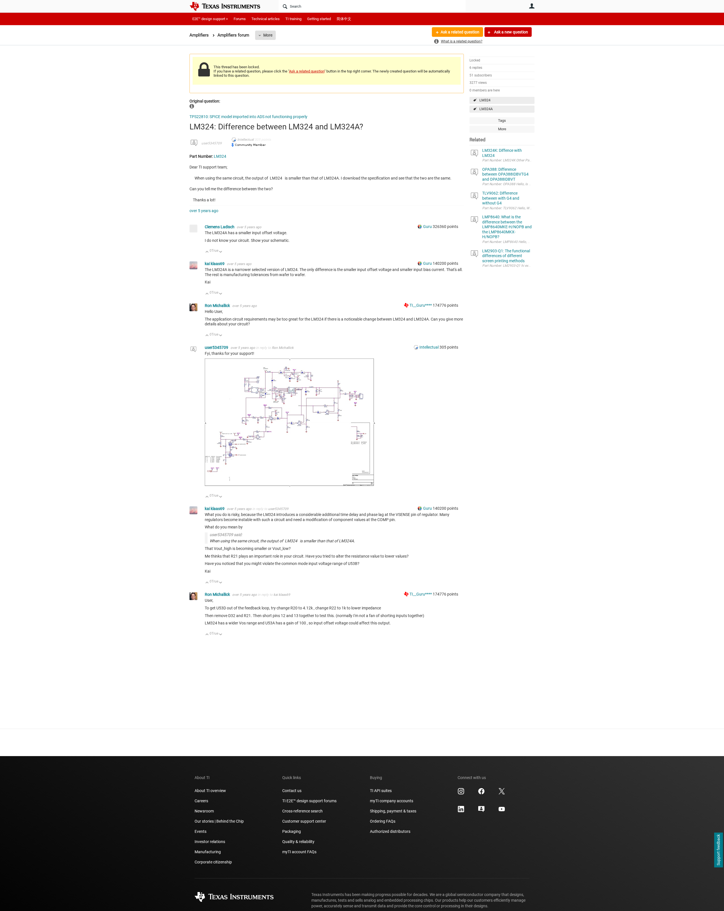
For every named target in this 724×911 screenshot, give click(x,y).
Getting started (319, 19)
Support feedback (718, 850)
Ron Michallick (218, 305)
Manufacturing (208, 852)
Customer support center (304, 821)
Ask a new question (510, 32)
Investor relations (210, 841)
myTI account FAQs (299, 852)
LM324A (486, 109)
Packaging (291, 831)
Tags (502, 120)
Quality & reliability (298, 841)
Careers (201, 801)
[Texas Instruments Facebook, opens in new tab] (481, 793)
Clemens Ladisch (220, 227)
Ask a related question (460, 32)
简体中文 (344, 19)
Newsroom (204, 811)
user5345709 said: (226, 534)
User (532, 6)
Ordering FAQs (382, 821)
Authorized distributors (390, 831)
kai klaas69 (215, 263)
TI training (293, 19)
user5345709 (211, 143)
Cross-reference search (302, 811)
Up (207, 252)
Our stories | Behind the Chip (219, 821)
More (267, 35)
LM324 (484, 100)
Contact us (291, 790)
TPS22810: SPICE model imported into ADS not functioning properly (248, 116)
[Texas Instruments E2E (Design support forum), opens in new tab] (481, 811)
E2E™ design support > (210, 19)
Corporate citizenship (213, 862)
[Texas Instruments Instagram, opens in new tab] (461, 793)
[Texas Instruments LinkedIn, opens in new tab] (461, 811)
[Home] (229, 6)
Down (220, 252)
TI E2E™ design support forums (309, 801)
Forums (240, 19)
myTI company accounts (391, 801)
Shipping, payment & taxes (393, 811)
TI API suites (381, 790)
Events (200, 831)
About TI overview (210, 790)
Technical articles (265, 19)
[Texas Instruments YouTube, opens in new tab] (501, 811)
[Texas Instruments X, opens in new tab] (501, 793)
